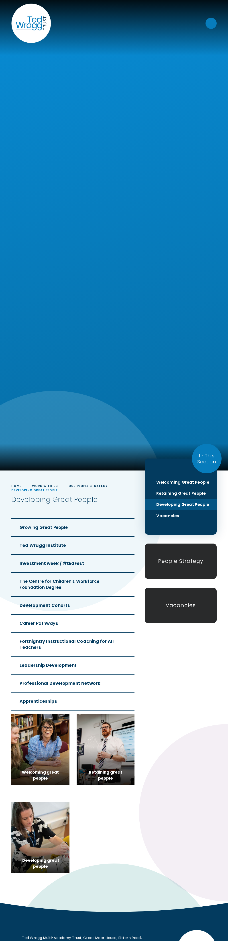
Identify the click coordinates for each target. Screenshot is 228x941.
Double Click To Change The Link (40, 749)
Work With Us (45, 486)
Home (16, 486)
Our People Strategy (88, 486)
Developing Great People (34, 490)
